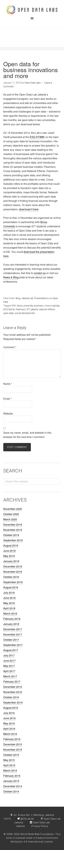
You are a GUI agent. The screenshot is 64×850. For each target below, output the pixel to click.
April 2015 (9, 765)
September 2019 (13, 540)
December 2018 (12, 566)
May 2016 (9, 723)
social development (25, 313)
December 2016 (12, 687)
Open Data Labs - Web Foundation (32, 10)
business (38, 305)
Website (8, 413)
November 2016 (12, 692)
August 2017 (10, 650)
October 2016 (11, 697)
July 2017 (9, 655)
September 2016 (13, 702)
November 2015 (12, 749)
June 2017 (9, 660)
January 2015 (11, 781)
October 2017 (11, 640)
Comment (9, 347)
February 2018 (11, 619)
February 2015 (11, 776)
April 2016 (9, 728)
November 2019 (12, 530)
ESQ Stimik (9, 309)
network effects (47, 309)
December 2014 (12, 786)
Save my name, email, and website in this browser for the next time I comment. (27, 435)
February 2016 (11, 739)
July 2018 (9, 592)
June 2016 (9, 718)
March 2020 (10, 519)
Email (7, 398)
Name (7, 384)
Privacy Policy (39, 826)
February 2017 (11, 681)
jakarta (34, 309)
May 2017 (9, 666)
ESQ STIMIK (37, 137)
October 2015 (11, 755)
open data (8, 313)
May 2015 (9, 760)
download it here (28, 209)
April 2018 (9, 608)
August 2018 (10, 587)
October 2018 (11, 577)
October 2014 (11, 791)
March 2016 (10, 734)
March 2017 (10, 676)
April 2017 (9, 671)
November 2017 (12, 634)
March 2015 (10, 770)
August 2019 (10, 545)
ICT (28, 309)
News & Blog (11, 277)
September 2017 (13, 645)
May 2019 (9, 556)
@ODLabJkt (27, 818)
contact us (40, 273)
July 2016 (9, 713)
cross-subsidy (51, 305)
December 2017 (12, 629)
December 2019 (12, 524)
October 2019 (11, 535)
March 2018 (10, 613)
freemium (21, 309)
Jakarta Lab (27, 298)
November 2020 (12, 509)
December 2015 (12, 744)
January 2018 (11, 624)
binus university (25, 305)
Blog (18, 298)
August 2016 (10, 708)
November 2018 (12, 571)
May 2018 (9, 603)
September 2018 (13, 582)
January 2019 (11, 561)
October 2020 (11, 514)
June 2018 (9, 598)
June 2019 (9, 551)
